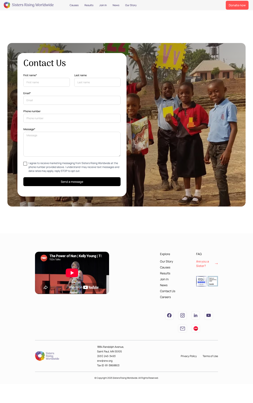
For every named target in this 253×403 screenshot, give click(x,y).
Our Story (131, 5)
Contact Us (167, 291)
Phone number (32, 111)
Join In (103, 5)
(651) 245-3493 (106, 356)
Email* (27, 93)
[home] (31, 5)
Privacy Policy (189, 356)
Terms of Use (210, 356)
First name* (30, 75)
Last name (80, 75)
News (116, 5)
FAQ (199, 254)
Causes (74, 5)
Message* (29, 129)
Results (88, 5)
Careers (165, 297)
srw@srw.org (104, 360)
